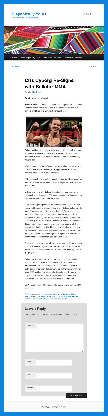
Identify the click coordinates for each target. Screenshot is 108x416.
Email (31, 375)
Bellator (74, 294)
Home (14, 57)
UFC (33, 299)
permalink (64, 299)
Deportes (45, 294)
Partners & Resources (73, 57)
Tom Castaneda (43, 299)
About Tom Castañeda (52, 57)
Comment (31, 326)
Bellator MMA (30, 296)
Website (30, 387)
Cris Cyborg (40, 296)
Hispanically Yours (29, 14)
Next (93, 66)
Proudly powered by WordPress (54, 407)
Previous (16, 66)
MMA (69, 296)
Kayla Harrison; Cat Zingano (56, 296)
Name (31, 362)
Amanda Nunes (64, 294)
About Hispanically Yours (30, 57)
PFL (73, 296)
